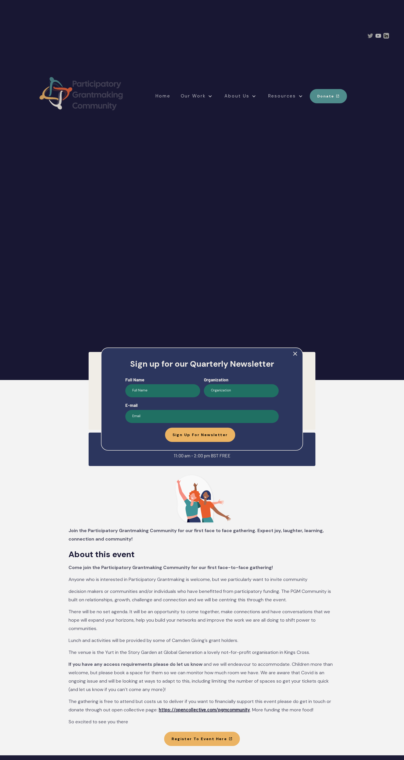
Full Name (134, 379)
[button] (200, 435)
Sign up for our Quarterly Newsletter (202, 363)
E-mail (131, 405)
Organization (216, 379)
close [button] (295, 354)
